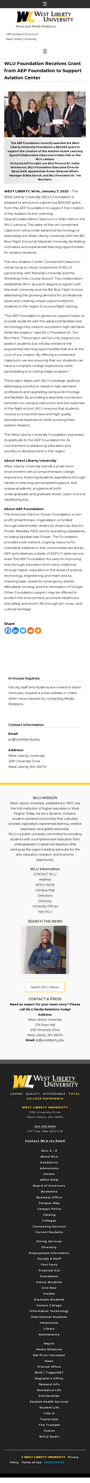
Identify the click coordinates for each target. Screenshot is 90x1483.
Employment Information (49, 1253)
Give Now (49, 1287)
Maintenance (49, 1334)
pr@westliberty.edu (24, 739)
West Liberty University (44, 17)
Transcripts (49, 1419)
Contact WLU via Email (45, 1140)
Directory (45, 901)
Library (49, 1328)
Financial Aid (49, 1270)
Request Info (49, 1384)
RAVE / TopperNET (49, 1372)
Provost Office (49, 1366)
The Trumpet (49, 1424)
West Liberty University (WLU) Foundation (37, 197)
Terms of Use (31, 1462)
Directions (45, 895)
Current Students (49, 1232)
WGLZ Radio (49, 1436)
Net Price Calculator (49, 1355)
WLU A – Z (49, 1150)
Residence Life (49, 1390)
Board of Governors (49, 1185)
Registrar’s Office (49, 1378)
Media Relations (49, 1349)
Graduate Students (49, 1299)
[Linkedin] (15, 630)
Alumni (49, 1174)
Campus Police (49, 1209)
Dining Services (49, 1241)
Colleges (49, 1220)
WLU (44, 1082)
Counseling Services (49, 1226)
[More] (38, 630)
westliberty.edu (16, 499)
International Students (49, 1317)
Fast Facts (49, 1264)
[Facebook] (8, 630)
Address (45, 879)
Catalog (49, 1214)
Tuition (49, 1430)
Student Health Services (49, 1401)
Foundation (49, 1276)
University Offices (45, 906)
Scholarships (49, 1395)
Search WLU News (45, 987)
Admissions (49, 1168)
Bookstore (49, 1191)
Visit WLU (45, 912)
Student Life (49, 1407)
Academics (49, 1162)
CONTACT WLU (45, 874)
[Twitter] (23, 630)
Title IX (49, 1413)
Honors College (49, 1305)
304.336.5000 (45, 1126)
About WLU (49, 1156)
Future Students (49, 1282)
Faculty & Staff (49, 1258)
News (49, 1361)
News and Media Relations (36, 26)
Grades (49, 1293)
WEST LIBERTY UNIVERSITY (45, 1107)
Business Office (49, 1197)
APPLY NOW (45, 885)
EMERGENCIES (54, 1462)
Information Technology (49, 1311)
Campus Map (45, 890)
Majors (49, 1343)
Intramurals (49, 1322)
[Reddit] (30, 630)
